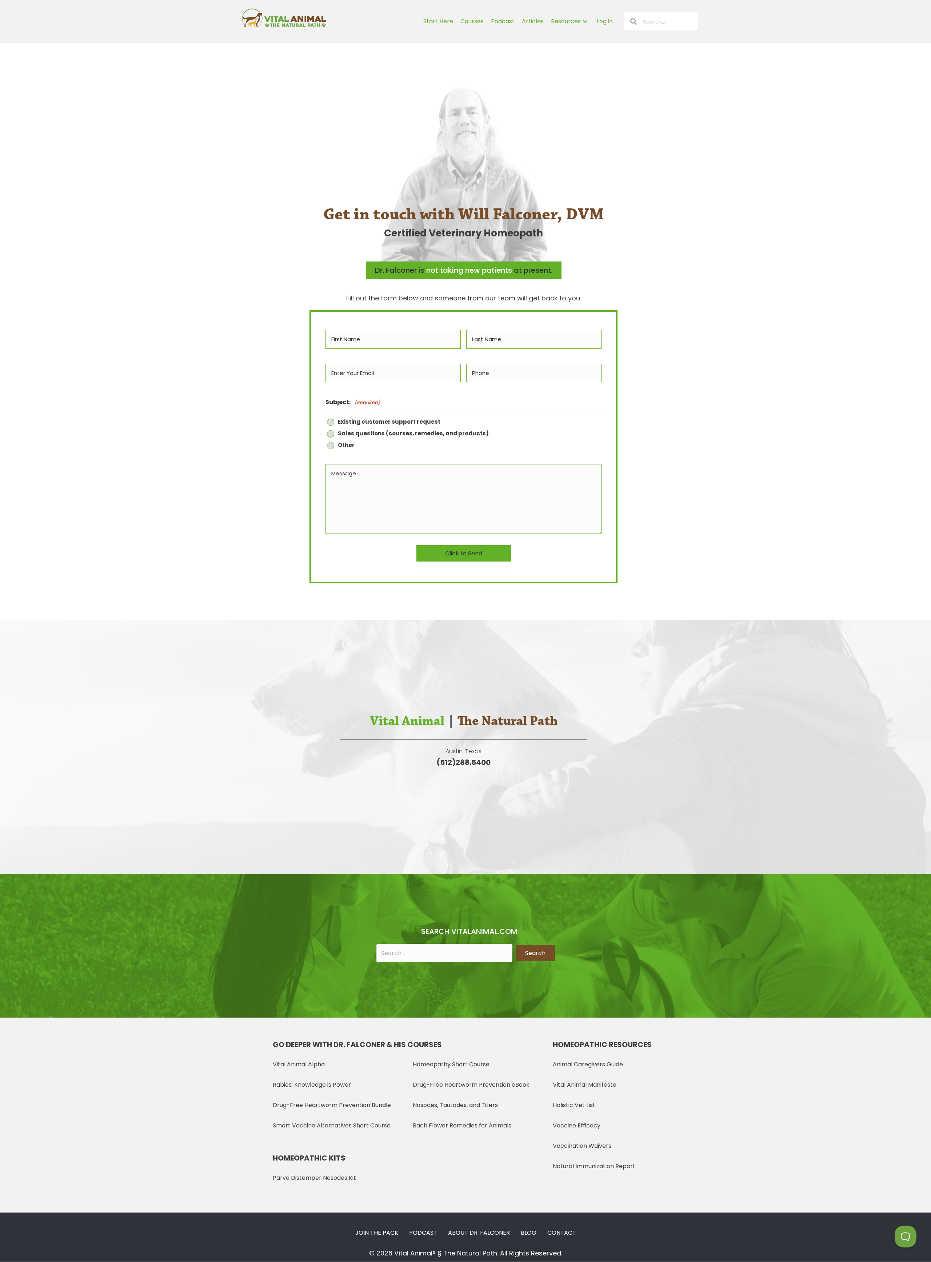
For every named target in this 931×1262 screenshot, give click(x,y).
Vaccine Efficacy (576, 1125)
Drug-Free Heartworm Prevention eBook (471, 1085)
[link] (438, 21)
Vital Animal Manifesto (584, 1085)
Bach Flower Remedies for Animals (462, 1125)
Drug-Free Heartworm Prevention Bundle (332, 1105)
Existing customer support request (389, 422)
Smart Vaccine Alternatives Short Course (332, 1125)
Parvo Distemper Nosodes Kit (314, 1178)
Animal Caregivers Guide (588, 1064)
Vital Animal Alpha (299, 1064)
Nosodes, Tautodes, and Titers (455, 1105)
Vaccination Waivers (582, 1146)
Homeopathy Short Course (451, 1064)
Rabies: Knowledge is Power (312, 1085)
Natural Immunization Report (594, 1166)
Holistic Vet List (574, 1105)
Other (346, 445)
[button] (535, 953)
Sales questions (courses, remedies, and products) (413, 433)
